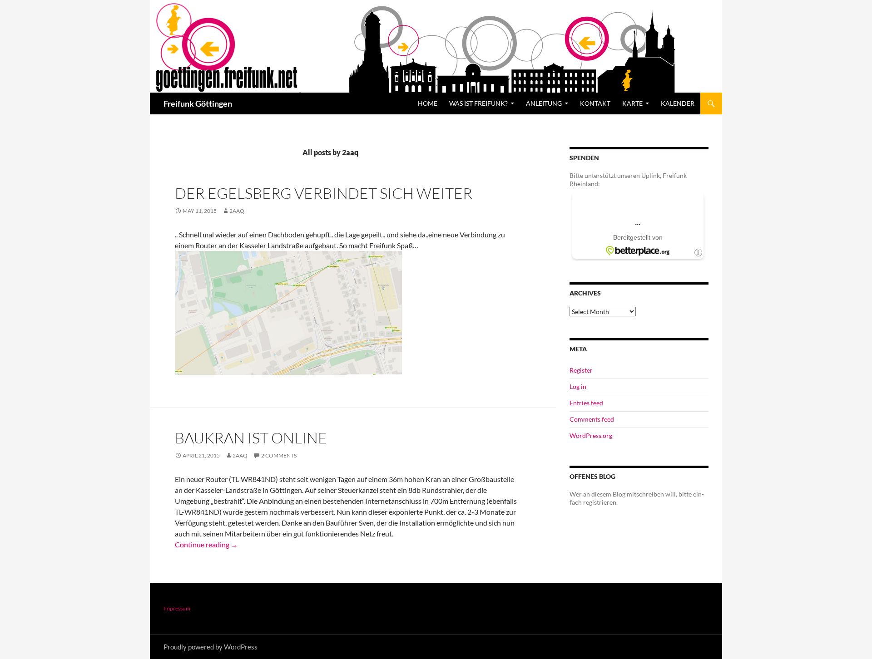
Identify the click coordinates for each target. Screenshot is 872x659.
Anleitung (544, 103)
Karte (632, 103)
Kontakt (595, 103)
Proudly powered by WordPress (211, 647)
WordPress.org (591, 435)
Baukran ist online (251, 437)
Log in (578, 386)
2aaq (236, 210)
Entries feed (586, 403)
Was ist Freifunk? (478, 103)
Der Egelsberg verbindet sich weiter (323, 193)
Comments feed (592, 419)
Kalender (677, 103)
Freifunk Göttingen (198, 103)
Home (427, 103)
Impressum (177, 608)
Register (581, 370)
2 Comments (279, 455)
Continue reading (206, 544)
